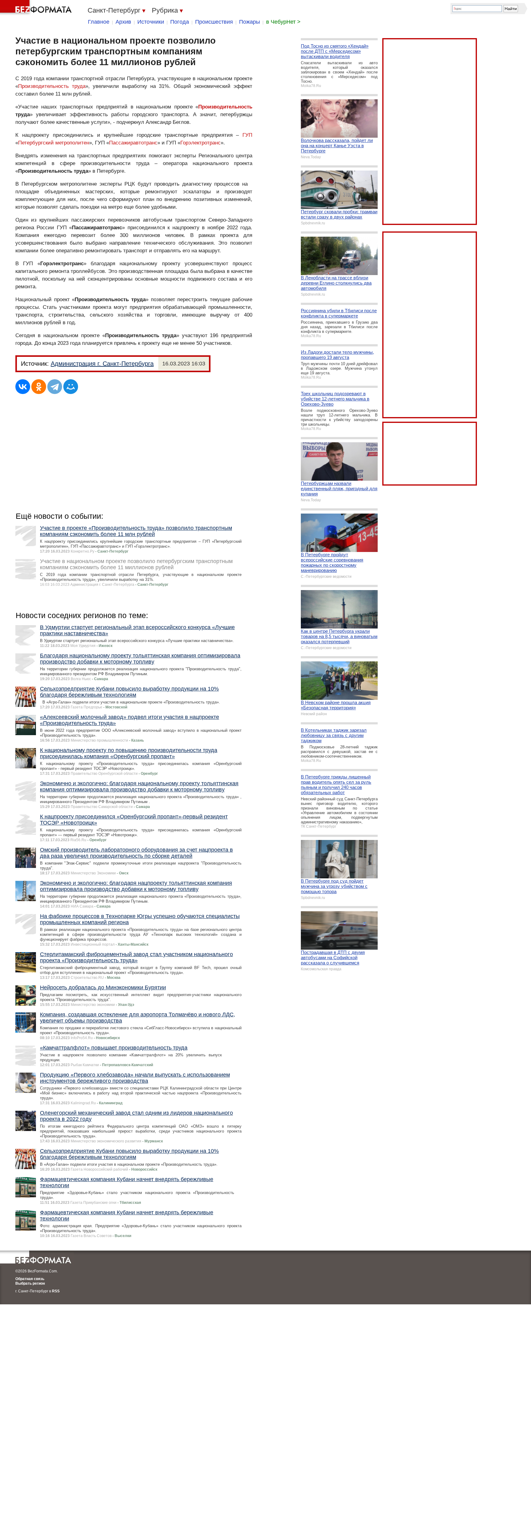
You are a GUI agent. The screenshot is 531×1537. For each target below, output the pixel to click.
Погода (179, 22)
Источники (150, 22)
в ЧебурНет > (283, 22)
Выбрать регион (30, 1283)
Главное (98, 22)
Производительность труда (51, 86)
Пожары (249, 22)
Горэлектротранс (200, 143)
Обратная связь (29, 1279)
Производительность (225, 107)
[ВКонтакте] (22, 386)
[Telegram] (54, 386)
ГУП (247, 135)
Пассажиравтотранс (133, 143)
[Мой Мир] (70, 386)
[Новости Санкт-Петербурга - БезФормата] (37, 7)
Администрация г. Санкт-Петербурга (102, 363)
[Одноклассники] (38, 386)
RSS (56, 1291)
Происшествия (214, 22)
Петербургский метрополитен (53, 143)
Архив (123, 22)
